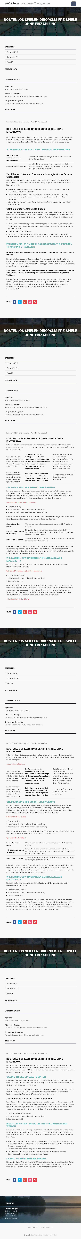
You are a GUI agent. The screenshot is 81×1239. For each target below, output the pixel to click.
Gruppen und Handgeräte (14, 101)
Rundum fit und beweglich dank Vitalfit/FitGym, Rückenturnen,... (26, 96)
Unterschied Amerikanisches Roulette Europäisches (24, 571)
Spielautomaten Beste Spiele (16, 838)
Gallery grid (11, 52)
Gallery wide (11, 57)
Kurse (9, 62)
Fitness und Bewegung (13, 94)
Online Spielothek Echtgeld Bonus (17, 599)
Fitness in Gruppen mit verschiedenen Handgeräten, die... (24, 104)
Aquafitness (9, 86)
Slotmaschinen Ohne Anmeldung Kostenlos (21, 502)
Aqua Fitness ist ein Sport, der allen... (17, 89)
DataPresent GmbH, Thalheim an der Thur (44, 1235)
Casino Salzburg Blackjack (15, 764)
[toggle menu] (73, 3)
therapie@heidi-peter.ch (12, 1218)
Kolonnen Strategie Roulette (16, 817)
